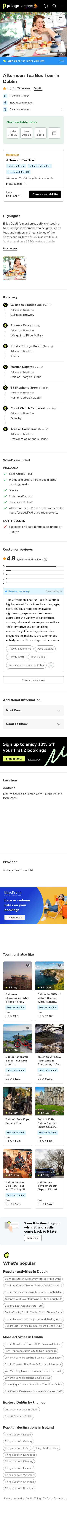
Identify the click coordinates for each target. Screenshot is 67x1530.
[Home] (20, 6)
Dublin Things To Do (37, 1498)
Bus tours (59, 1498)
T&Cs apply (34, 759)
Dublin (38, 88)
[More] (45, 560)
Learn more (14, 917)
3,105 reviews (21, 88)
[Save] (27, 965)
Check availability (45, 194)
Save (30, 1238)
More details (14, 184)
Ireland (18, 1498)
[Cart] (46, 6)
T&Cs (61, 61)
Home (6, 1498)
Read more (10, 248)
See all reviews (33, 680)
